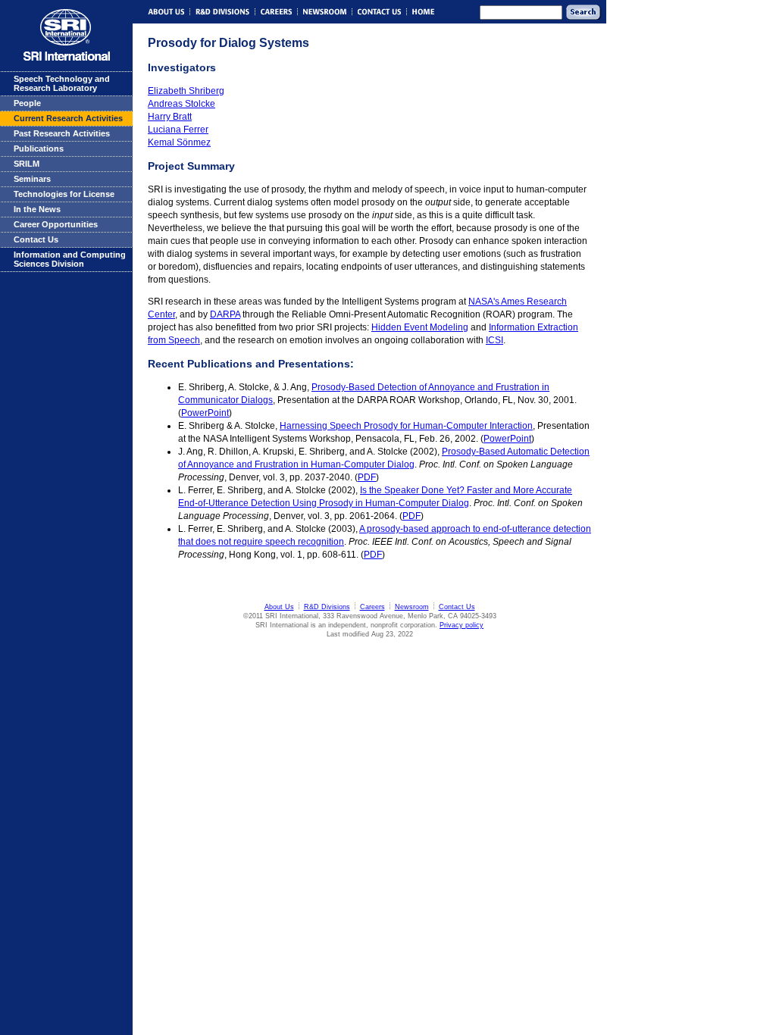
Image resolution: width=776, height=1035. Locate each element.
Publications (39, 148)
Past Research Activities (62, 133)
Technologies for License (64, 194)
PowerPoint (205, 413)
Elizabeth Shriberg (186, 91)
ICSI (494, 340)
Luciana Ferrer (178, 129)
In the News (37, 209)
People (27, 103)
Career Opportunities (56, 224)
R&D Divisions (327, 607)
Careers (372, 607)
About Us (279, 607)
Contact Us (36, 239)
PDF (367, 477)
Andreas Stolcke (181, 103)
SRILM (26, 163)
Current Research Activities (68, 118)
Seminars (32, 178)
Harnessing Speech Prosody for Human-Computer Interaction (406, 426)
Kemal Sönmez (179, 142)
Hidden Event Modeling (419, 327)
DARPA (225, 314)
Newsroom (412, 607)
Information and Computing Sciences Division (70, 259)
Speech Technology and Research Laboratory (62, 83)
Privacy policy (461, 625)
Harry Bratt (170, 116)
